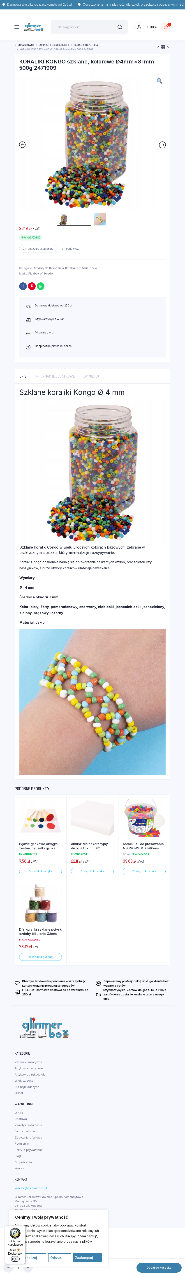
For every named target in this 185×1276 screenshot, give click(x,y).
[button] (38, 248)
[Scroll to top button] (177, 1257)
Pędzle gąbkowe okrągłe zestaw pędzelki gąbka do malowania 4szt (39, 846)
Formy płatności (26, 1131)
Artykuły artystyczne (29, 1068)
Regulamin (22, 1143)
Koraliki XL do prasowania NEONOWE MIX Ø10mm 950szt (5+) (143, 846)
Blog (18, 1156)
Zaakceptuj (84, 1258)
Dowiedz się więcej (40, 957)
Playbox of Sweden (41, 273)
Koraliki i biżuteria (86, 45)
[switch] (15, 1259)
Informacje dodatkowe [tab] (55, 376)
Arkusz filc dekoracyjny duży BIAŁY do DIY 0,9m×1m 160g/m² (89, 846)
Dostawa (21, 1119)
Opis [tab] (22, 376)
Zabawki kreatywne (28, 1062)
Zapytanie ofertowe (28, 1137)
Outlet (19, 1093)
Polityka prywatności (29, 1150)
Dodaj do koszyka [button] (40, 871)
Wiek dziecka (24, 1080)
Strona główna (24, 45)
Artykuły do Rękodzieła (54, 45)
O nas (19, 1112)
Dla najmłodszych (27, 1087)
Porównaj (72, 248)
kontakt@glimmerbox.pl (31, 1188)
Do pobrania (23, 1162)
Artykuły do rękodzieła (30, 1074)
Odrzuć (56, 1258)
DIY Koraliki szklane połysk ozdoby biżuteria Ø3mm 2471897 (40, 931)
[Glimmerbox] (33, 27)
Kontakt (20, 1168)
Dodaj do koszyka (159, 1267)
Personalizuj (27, 1258)
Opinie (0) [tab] (91, 376)
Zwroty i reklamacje (28, 1125)
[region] (58, 1238)
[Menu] (22, 1228)
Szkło (93, 268)
